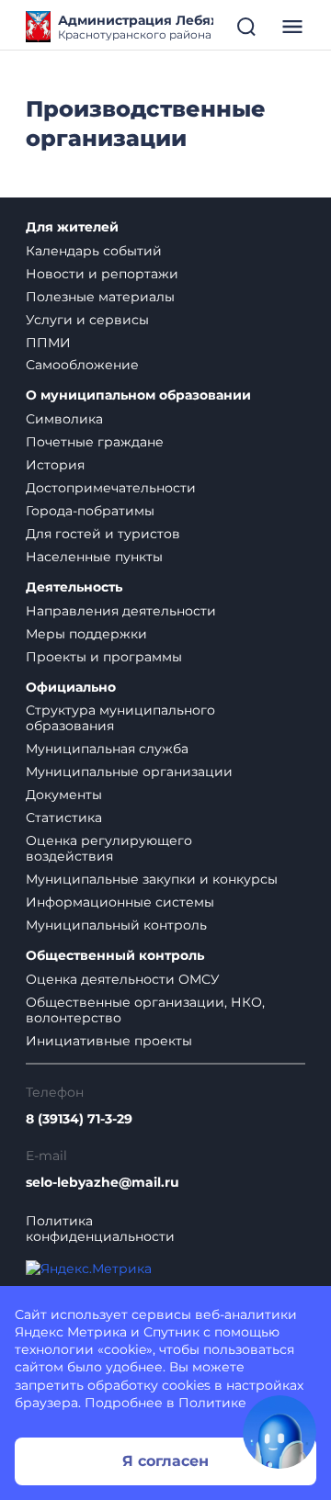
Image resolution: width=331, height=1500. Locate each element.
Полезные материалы (100, 296)
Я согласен (165, 1461)
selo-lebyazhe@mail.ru (102, 1182)
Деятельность (74, 587)
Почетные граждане (95, 442)
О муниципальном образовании (138, 395)
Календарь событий (94, 250)
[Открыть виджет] (279, 1432)
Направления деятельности (121, 611)
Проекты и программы (104, 656)
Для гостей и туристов (103, 533)
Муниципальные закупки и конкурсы (152, 879)
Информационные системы (120, 902)
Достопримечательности (111, 487)
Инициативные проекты (109, 1040)
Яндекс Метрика (71, 1332)
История (55, 465)
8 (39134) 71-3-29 (79, 1119)
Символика (64, 419)
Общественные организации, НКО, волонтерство (145, 1010)
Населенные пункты (94, 556)
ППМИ (48, 342)
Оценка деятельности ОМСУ (123, 979)
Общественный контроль (115, 956)
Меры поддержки (86, 634)
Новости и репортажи (102, 273)
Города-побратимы (90, 510)
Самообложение (82, 364)
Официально (71, 687)
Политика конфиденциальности (100, 1229)
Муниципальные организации (129, 771)
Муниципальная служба (107, 748)
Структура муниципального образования (120, 718)
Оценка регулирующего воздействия (109, 848)
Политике (212, 1402)
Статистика (64, 817)
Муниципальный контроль (116, 925)
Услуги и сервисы (87, 319)
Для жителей (72, 227)
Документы (64, 794)
